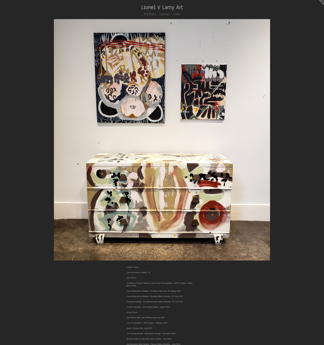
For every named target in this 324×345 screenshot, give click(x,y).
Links (176, 14)
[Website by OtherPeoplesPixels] (319, 5)
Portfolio (150, 14)
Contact (164, 14)
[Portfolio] (162, 140)
